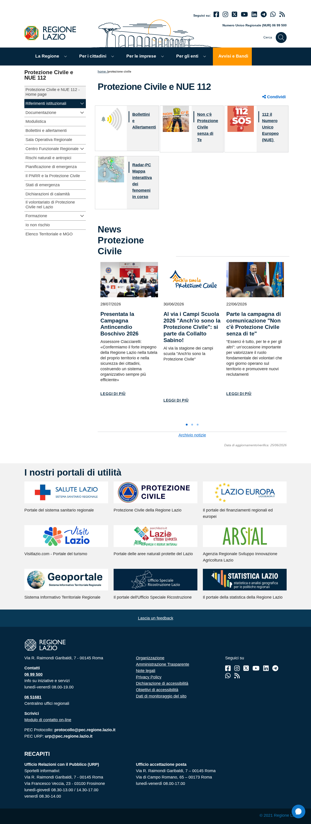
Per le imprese (141, 56)
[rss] (282, 14)
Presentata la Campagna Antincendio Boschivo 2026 (119, 324)
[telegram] (264, 14)
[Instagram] (225, 14)
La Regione (47, 56)
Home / (103, 71)
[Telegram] (275, 668)
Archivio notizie (192, 435)
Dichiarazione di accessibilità (162, 683)
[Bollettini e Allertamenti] (111, 119)
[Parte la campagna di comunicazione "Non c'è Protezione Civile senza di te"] (255, 279)
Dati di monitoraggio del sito (161, 696)
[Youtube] (244, 14)
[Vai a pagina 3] (198, 425)
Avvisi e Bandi (233, 56)
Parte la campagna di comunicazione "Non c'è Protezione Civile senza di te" (253, 324)
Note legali (145, 670)
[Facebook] (216, 14)
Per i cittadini (92, 56)
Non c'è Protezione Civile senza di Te (207, 127)
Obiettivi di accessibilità (157, 690)
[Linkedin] (254, 14)
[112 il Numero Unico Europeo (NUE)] (240, 119)
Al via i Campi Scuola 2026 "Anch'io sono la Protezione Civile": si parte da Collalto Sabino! (191, 327)
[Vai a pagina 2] (192, 425)
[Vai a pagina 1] (187, 425)
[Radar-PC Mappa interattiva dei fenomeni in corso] (111, 169)
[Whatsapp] (273, 14)
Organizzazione (150, 658)
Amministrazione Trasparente (162, 664)
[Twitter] (234, 14)
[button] (82, 103)
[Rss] (237, 675)
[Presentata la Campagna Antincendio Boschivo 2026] (129, 279)
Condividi (276, 97)
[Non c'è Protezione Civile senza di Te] (176, 119)
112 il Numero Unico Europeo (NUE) (270, 127)
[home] (52, 33)
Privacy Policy (148, 677)
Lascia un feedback (155, 618)
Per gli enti (187, 56)
